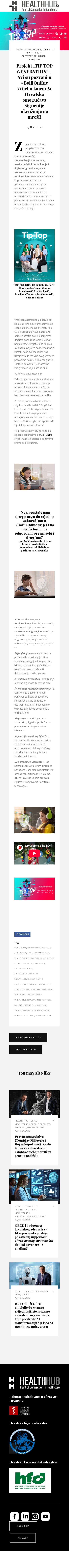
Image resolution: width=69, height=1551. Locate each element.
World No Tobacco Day (24, 1015)
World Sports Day (43, 1015)
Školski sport (41, 1005)
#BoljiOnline (45, 434)
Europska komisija (45, 958)
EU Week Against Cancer (25, 958)
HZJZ (49, 984)
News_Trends (33, 52)
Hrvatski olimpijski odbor (26, 974)
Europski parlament (23, 963)
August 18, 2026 (22, 1297)
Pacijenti (18, 1005)
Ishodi (50, 989)
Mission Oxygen (44, 1000)
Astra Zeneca (20, 953)
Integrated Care (21, 989)
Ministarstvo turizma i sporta (28, 995)
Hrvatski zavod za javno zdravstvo (30, 984)
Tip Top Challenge (22, 1010)
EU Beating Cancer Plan (38, 953)
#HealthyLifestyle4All (38, 948)
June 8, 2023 (34, 59)
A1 (51, 948)
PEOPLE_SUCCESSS (40, 1124)
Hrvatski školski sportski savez (28, 979)
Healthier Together (23, 968)
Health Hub (36, 127)
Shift (43, 1127)
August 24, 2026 (22, 1130)
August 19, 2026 (22, 1219)
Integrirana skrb (38, 989)
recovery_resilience (33, 56)
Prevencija (28, 1005)
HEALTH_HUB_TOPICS (39, 49)
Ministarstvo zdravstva (25, 1000)
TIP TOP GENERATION (40, 1010)
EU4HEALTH (31, 1206)
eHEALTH (21, 49)
